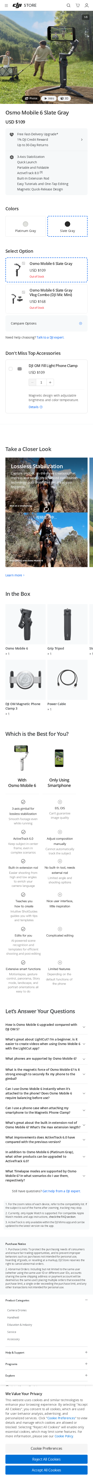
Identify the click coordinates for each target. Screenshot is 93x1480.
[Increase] (50, 382)
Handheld (13, 1317)
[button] (36, 406)
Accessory (13, 1339)
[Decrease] (32, 382)
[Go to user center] (86, 5)
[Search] (68, 5)
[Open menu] (6, 5)
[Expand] (84, 1026)
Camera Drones (17, 1310)
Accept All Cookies (46, 1470)
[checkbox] (25, 226)
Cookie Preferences (61, 1418)
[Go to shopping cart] (77, 5)
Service (11, 1332)
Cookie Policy (64, 1436)
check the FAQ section (62, 1217)
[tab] (31, 98)
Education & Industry (19, 1325)
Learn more (13, 575)
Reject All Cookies (46, 1459)
